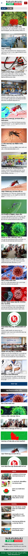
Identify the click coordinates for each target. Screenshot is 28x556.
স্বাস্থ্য (10, 8)
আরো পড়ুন (14, 384)
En (26, 3)
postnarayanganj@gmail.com (16, 549)
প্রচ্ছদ (4, 8)
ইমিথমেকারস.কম (16, 554)
